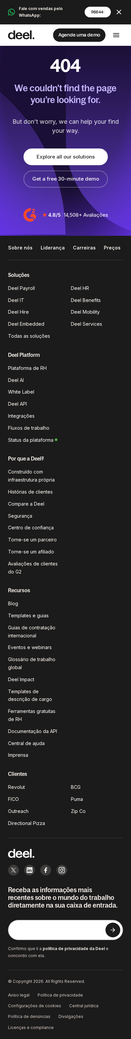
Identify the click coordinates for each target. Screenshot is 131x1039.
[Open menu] (116, 35)
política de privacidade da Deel (74, 948)
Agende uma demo (79, 34)
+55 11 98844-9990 (97, 12)
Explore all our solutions (66, 156)
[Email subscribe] (112, 930)
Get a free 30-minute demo (65, 179)
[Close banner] (119, 12)
